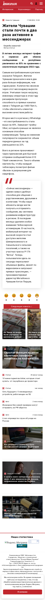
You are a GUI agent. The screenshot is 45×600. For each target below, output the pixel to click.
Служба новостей (12, 46)
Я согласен (22, 592)
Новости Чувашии (12, 20)
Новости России (13, 473)
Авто (7, 401)
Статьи (10, 349)
